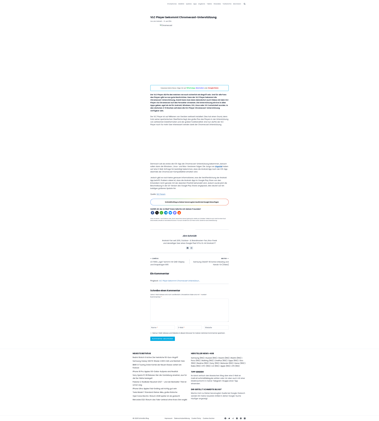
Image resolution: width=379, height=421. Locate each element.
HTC (203, 366)
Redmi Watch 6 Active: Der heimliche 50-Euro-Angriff (155, 357)
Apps (195, 4)
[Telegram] (233, 418)
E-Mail (181, 327)
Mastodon (200, 88)
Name (154, 327)
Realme (200, 363)
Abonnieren (237, 4)
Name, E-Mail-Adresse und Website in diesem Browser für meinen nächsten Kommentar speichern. (188, 333)
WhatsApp (191, 88)
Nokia (193, 366)
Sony (212, 363)
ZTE (233, 366)
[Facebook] (225, 418)
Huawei (209, 358)
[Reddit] (237, 418)
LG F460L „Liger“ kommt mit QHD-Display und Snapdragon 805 (167, 262)
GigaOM (218, 166)
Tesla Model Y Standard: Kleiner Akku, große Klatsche (155, 392)
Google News (213, 88)
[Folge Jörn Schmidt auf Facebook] (187, 248)
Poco (193, 360)
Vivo (241, 360)
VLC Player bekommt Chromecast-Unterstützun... (179, 281)
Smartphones (172, 4)
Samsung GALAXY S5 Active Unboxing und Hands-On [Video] (211, 262)
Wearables (217, 4)
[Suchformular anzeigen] (244, 4)
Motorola (224, 363)
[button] (152, 212)
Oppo (230, 360)
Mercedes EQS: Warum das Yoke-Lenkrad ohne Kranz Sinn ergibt (160, 399)
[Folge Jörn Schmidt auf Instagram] (191, 248)
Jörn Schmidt (157, 21)
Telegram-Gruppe (221, 381)
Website (208, 327)
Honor (237, 363)
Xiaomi (221, 358)
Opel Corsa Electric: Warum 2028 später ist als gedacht (156, 396)
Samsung (195, 358)
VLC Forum (161, 194)
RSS (201, 358)
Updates (189, 4)
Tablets (209, 4)
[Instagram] (244, 418)
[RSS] (241, 418)
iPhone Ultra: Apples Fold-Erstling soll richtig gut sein (155, 388)
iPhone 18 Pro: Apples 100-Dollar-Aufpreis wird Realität (155, 371)
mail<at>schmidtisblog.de (202, 378)
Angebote (201, 4)
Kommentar (156, 297)
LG (213, 366)
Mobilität (181, 4)
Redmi (233, 358)
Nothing (205, 360)
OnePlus (218, 360)
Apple (223, 366)
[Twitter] (229, 418)
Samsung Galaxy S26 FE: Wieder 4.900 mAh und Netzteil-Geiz (159, 361)
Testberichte (227, 4)
